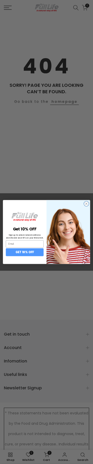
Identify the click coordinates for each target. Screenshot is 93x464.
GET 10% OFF (25, 252)
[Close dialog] (86, 203)
